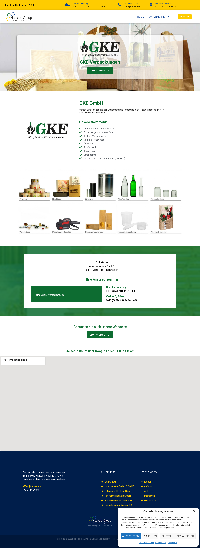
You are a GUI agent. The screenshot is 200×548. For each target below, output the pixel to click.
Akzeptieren (130, 536)
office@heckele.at (32, 486)
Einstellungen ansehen (177, 536)
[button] (194, 511)
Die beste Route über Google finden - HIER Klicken (100, 351)
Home (140, 16)
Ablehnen (150, 536)
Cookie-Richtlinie (146, 543)
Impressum (172, 543)
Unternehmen (157, 16)
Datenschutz (160, 543)
